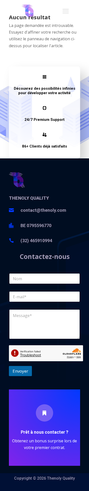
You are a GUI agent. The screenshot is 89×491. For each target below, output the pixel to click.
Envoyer (20, 371)
